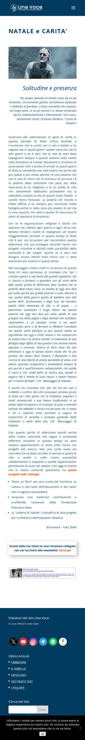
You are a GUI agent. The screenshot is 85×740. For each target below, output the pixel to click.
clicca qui (65, 550)
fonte (72, 527)
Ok (42, 733)
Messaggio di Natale (56, 381)
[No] (80, 728)
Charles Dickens (52, 119)
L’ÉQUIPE (18, 688)
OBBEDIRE (18, 662)
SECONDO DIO (22, 681)
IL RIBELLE (18, 669)
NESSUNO (18, 675)
